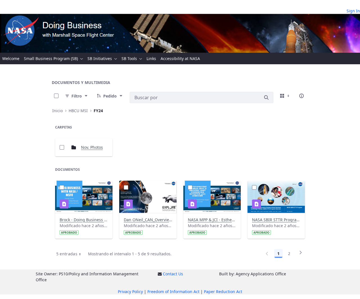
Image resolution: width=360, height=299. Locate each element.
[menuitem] (11, 58)
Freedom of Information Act (173, 291)
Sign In (353, 11)
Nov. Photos (92, 147)
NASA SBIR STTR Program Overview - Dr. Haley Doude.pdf (276, 219)
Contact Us (173, 273)
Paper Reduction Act (223, 291)
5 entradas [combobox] (67, 253)
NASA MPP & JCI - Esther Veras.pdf (212, 219)
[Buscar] (266, 97)
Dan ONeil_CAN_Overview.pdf (148, 219)
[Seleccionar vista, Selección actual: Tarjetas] (285, 95)
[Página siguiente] (301, 254)
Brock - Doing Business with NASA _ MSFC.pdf (84, 219)
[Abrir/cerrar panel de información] (301, 95)
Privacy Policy (130, 291)
